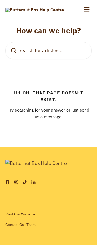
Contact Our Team (20, 224)
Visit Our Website (20, 214)
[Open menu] (87, 10)
